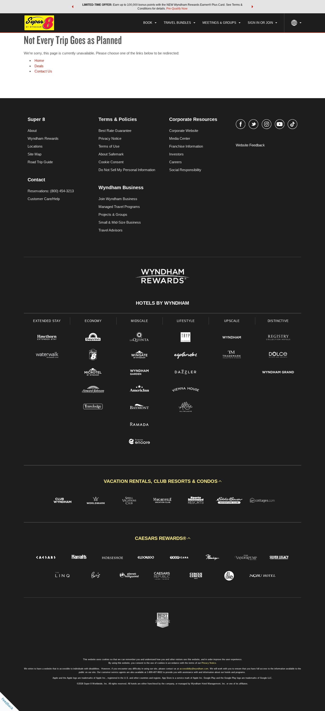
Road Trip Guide (40, 162)
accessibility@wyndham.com (194, 669)
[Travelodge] (93, 407)
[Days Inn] (93, 338)
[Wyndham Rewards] (162, 276)
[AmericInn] (139, 390)
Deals (39, 66)
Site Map (34, 154)
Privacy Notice (109, 138)
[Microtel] (93, 372)
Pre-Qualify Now (176, 8)
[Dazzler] (186, 372)
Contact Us (43, 71)
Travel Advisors (110, 230)
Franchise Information (186, 146)
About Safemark (111, 154)
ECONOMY (93, 321)
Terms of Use (108, 146)
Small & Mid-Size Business (119, 222)
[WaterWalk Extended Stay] (47, 355)
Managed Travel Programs (119, 207)
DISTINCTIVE (278, 321)
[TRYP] (186, 338)
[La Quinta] (139, 338)
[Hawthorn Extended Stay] (47, 338)
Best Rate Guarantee (114, 131)
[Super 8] (93, 355)
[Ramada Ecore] (139, 442)
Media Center (179, 138)
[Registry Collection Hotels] (278, 338)
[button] (72, 6)
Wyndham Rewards (43, 138)
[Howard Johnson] (93, 390)
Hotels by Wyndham (162, 303)
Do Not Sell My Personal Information (126, 170)
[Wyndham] (232, 338)
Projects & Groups (112, 214)
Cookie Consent (110, 162)
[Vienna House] (186, 390)
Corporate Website (183, 131)
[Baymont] (139, 407)
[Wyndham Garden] (139, 372)
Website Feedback (250, 145)
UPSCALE (232, 321)
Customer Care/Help (44, 199)
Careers (175, 162)
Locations (35, 146)
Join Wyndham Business (117, 199)
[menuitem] (150, 22)
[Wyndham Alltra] (186, 407)
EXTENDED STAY (47, 321)
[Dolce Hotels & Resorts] (278, 355)
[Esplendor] (186, 355)
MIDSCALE (139, 321)
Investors (176, 154)
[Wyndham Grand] (278, 372)
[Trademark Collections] (232, 355)
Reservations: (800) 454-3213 (51, 191)
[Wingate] (139, 355)
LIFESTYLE (186, 321)
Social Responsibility (185, 170)
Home (39, 60)
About (32, 131)
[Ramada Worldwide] (139, 424)
